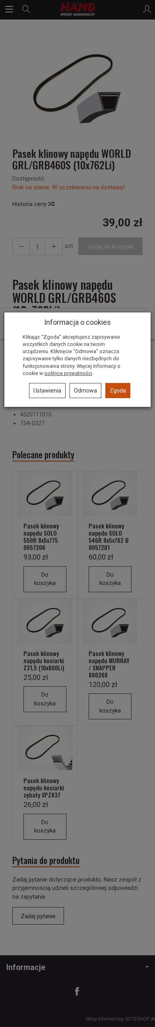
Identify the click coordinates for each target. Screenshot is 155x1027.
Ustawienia (47, 390)
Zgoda (118, 390)
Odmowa (85, 390)
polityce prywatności (68, 373)
